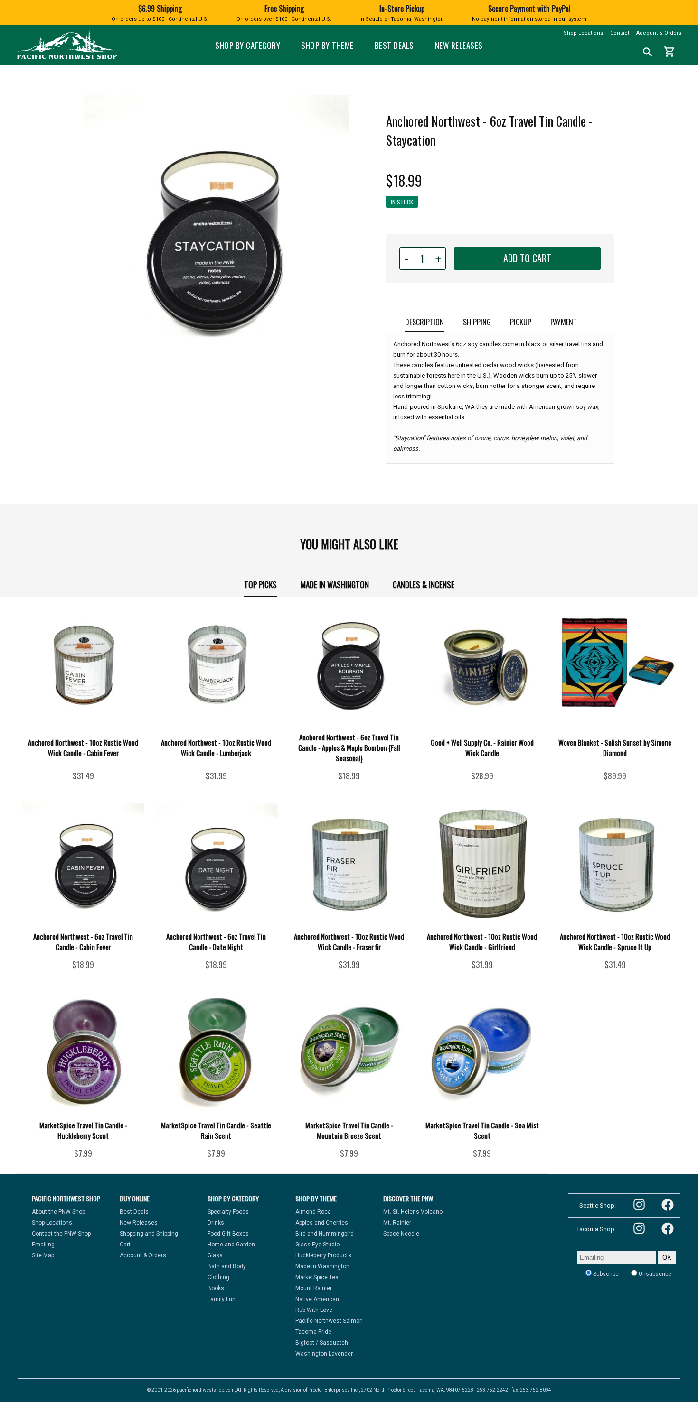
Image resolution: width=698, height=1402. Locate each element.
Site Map (43, 1255)
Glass (215, 1255)
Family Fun (222, 1299)
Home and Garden (231, 1244)
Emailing (43, 1244)
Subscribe (605, 1274)
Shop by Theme (327, 45)
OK (666, 1257)
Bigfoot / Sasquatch (321, 1342)
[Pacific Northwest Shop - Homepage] (67, 58)
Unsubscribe (654, 1274)
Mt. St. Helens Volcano (413, 1211)
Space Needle (401, 1233)
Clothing (218, 1277)
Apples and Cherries (321, 1222)
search (647, 52)
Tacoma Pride (313, 1331)
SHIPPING (477, 322)
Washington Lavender (324, 1353)
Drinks (216, 1222)
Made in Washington (335, 584)
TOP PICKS (260, 584)
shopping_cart (669, 52)
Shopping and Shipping (149, 1233)
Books (216, 1288)
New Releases (459, 45)
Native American (317, 1299)
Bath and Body (227, 1266)
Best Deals (394, 45)
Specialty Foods (228, 1211)
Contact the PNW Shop (61, 1233)
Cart (125, 1244)
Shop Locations (583, 33)
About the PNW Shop (58, 1211)
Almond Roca (313, 1211)
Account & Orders (658, 33)
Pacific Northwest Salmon (329, 1321)
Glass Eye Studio (317, 1244)
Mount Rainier (313, 1288)
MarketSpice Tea (317, 1277)
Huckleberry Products (323, 1255)
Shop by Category (247, 45)
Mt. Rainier (397, 1222)
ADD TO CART (527, 258)
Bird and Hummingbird (324, 1233)
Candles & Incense (423, 584)
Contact (619, 33)
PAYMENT (563, 322)
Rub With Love (313, 1310)
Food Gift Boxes (228, 1233)
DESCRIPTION (424, 322)
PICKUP (520, 322)
